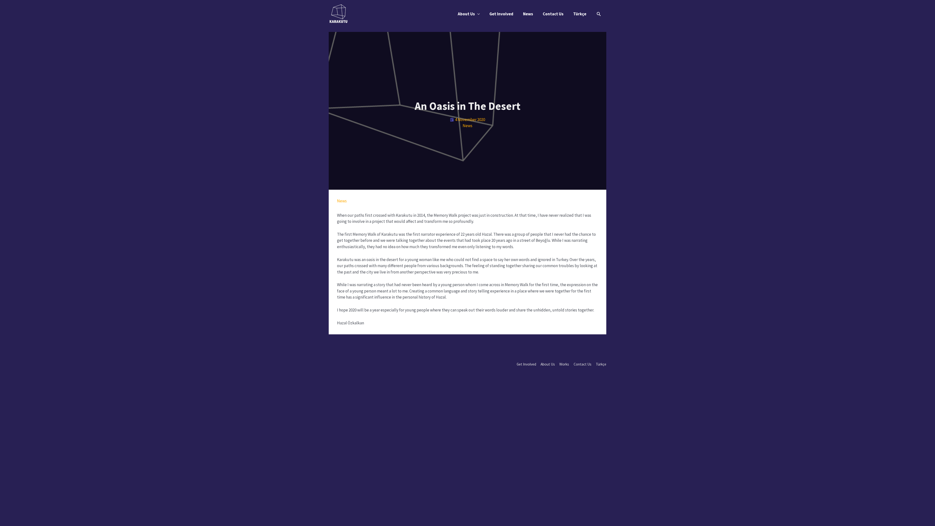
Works (564, 364)
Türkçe (579, 14)
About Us (466, 14)
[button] (598, 14)
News (528, 14)
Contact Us (553, 14)
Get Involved (501, 14)
